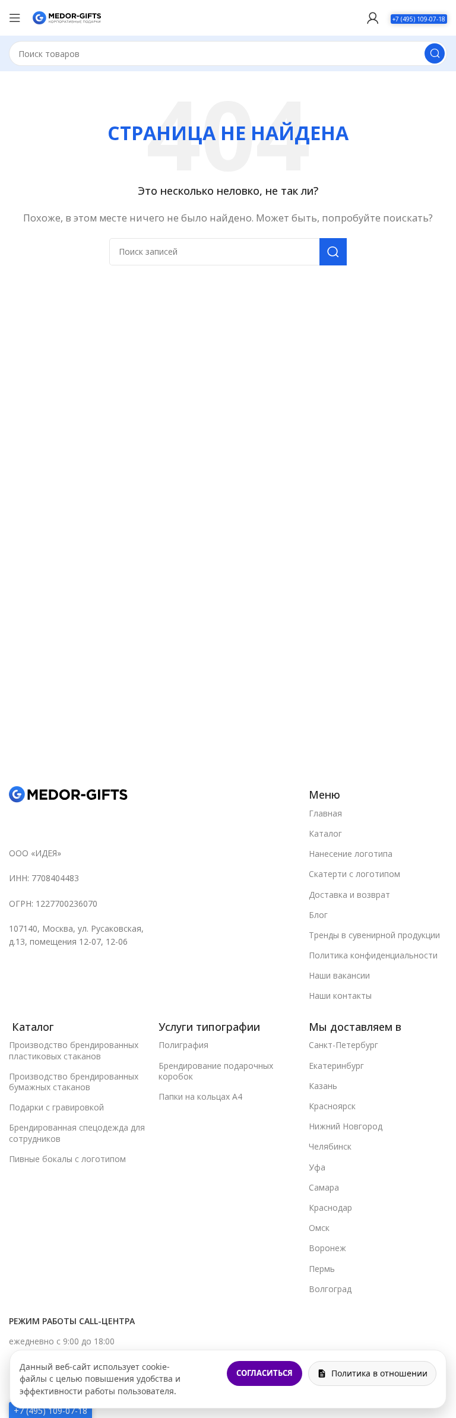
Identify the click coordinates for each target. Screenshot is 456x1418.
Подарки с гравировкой (56, 1107)
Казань (323, 1085)
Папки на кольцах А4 (200, 1096)
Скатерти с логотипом (354, 873)
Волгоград (330, 1288)
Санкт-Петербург (343, 1044)
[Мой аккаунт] (373, 18)
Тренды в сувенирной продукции (374, 935)
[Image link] (68, 794)
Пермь (322, 1268)
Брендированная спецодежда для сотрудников (77, 1133)
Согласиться (264, 1373)
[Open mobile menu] (15, 18)
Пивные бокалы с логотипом (67, 1158)
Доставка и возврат (349, 894)
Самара (324, 1187)
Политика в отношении (379, 1373)
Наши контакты (340, 995)
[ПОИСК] (435, 53)
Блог (318, 914)
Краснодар (330, 1207)
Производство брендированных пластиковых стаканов (73, 1050)
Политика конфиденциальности (373, 955)
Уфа (317, 1167)
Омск (319, 1227)
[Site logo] (67, 17)
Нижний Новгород (345, 1126)
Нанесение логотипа (350, 853)
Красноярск (332, 1106)
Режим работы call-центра (72, 1321)
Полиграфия (183, 1044)
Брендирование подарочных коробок (216, 1071)
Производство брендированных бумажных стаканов (73, 1082)
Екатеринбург (336, 1065)
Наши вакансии (339, 975)
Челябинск (330, 1146)
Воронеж (327, 1248)
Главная (325, 813)
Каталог (325, 833)
